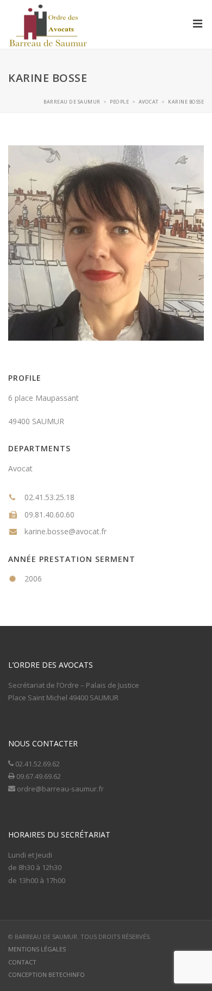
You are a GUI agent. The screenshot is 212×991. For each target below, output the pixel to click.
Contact (22, 962)
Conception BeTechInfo (46, 974)
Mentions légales (37, 949)
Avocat (20, 468)
